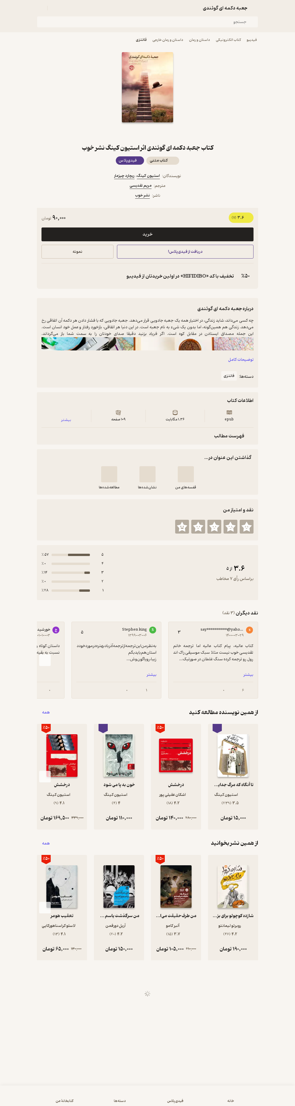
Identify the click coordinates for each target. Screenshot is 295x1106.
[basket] (54, 8)
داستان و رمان (199, 40)
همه (46, 712)
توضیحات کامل (241, 359)
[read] (109, 474)
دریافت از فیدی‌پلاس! (185, 252)
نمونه (77, 252)
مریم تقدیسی (141, 186)
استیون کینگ (148, 176)
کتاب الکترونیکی (228, 40)
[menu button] (40, 8)
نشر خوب (142, 195)
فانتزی (141, 40)
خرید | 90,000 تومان (75, 1098)
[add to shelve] (186, 474)
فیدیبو (252, 40)
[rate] (247, 527)
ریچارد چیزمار (124, 176)
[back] (255, 8)
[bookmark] (161, 133)
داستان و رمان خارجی (167, 40)
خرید (147, 234)
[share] (133, 133)
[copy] (47, 276)
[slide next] (45, 660)
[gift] (147, 133)
